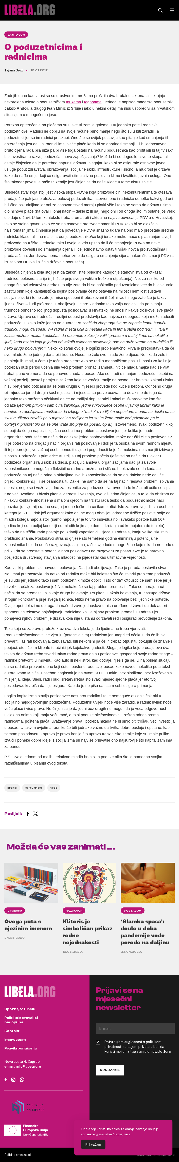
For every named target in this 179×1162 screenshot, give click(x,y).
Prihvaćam (93, 1144)
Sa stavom (16, 34)
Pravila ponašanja (20, 1048)
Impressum (15, 1040)
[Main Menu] (172, 10)
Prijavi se (110, 1070)
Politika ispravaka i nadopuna (21, 1020)
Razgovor (74, 910)
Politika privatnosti (17, 1155)
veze (53, 787)
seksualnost (33, 787)
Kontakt (12, 1031)
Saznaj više (122, 1134)
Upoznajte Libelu (19, 1009)
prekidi (12, 787)
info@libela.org (28, 1066)
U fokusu (14, 910)
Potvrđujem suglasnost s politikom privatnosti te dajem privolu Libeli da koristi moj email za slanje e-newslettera (137, 1047)
